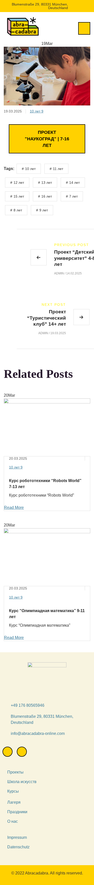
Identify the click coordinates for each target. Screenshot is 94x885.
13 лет (46, 183)
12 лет (19, 183)
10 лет (36, 111)
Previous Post (71, 245)
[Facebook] (22, 752)
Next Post (54, 305)
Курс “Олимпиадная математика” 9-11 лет (47, 614)
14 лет (74, 183)
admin (59, 273)
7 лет (73, 196)
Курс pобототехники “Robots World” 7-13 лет (45, 484)
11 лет (58, 169)
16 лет (46, 196)
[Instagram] (8, 752)
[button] (47, 138)
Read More (14, 507)
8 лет (18, 210)
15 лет (19, 196)
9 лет (43, 210)
